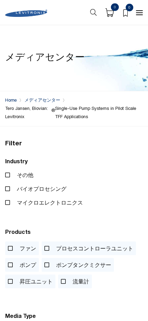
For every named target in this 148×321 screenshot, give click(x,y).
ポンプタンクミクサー (83, 265)
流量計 (80, 281)
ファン (27, 248)
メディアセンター (42, 100)
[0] (125, 12)
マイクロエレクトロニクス (49, 202)
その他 (24, 175)
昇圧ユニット (35, 281)
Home (11, 100)
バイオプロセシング (40, 189)
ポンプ (27, 265)
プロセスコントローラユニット (94, 248)
